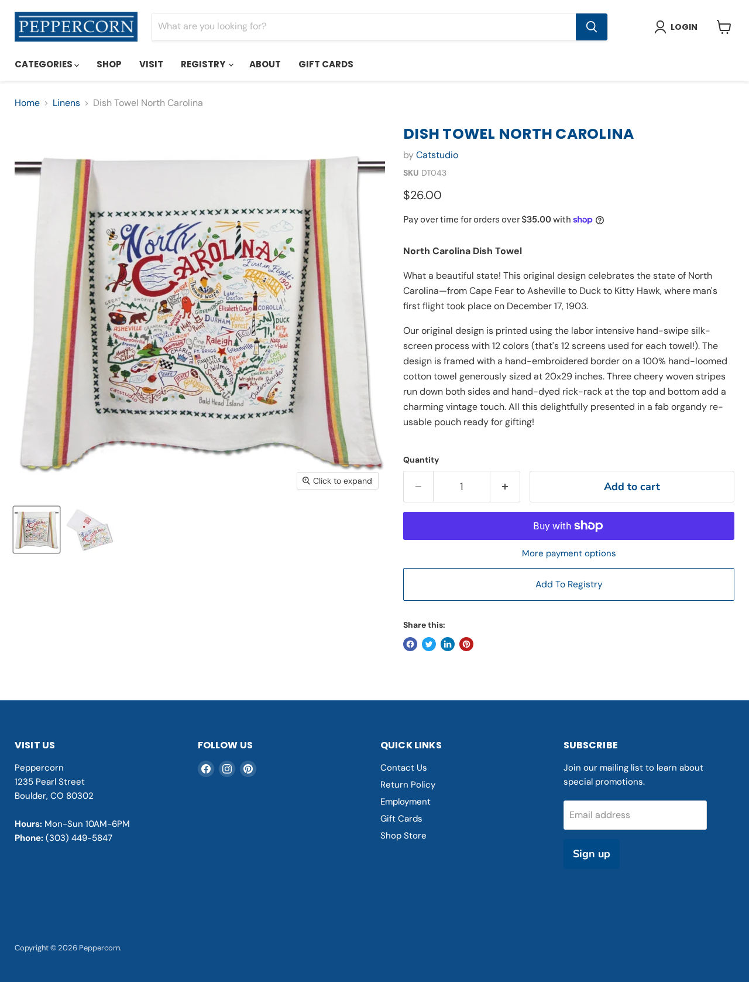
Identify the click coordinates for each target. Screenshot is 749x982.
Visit (151, 64)
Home (27, 103)
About (265, 64)
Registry (204, 64)
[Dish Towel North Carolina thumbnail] (36, 530)
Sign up (591, 854)
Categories (44, 64)
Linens (66, 103)
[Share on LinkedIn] (448, 644)
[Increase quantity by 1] (505, 487)
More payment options (569, 554)
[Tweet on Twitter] (429, 644)
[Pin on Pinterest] (466, 644)
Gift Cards (325, 64)
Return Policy (407, 785)
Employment (405, 802)
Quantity (421, 459)
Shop (109, 64)
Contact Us (403, 768)
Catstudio (437, 155)
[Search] (591, 26)
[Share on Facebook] (410, 644)
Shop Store (403, 835)
